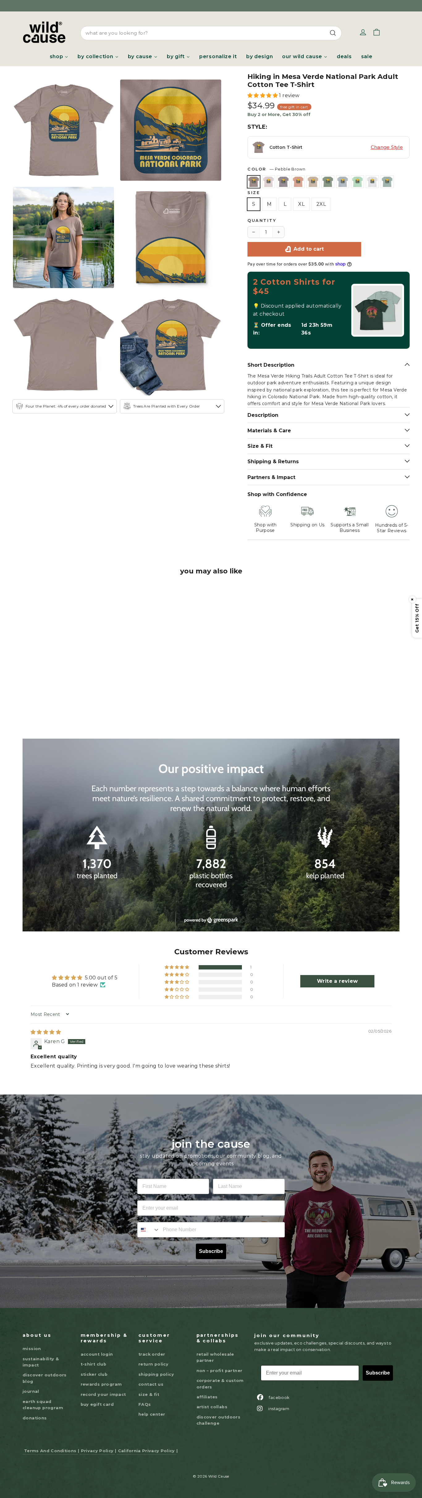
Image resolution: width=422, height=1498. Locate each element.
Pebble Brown (253, 182)
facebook (279, 1389)
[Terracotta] (71, 670)
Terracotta (298, 182)
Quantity (261, 220)
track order (151, 1346)
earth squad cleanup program (43, 1396)
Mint (357, 182)
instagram (278, 1400)
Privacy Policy (97, 1442)
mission (32, 1340)
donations (35, 1410)
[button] (263, 95)
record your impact (103, 1386)
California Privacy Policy (146, 1442)
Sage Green (328, 182)
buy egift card (97, 1396)
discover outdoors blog (45, 1370)
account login (97, 1346)
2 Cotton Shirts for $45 (294, 286)
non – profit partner (219, 1362)
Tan (313, 182)
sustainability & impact (41, 1354)
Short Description (270, 357)
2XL (321, 204)
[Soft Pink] (44, 670)
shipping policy (156, 1366)
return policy (153, 1356)
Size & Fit (259, 438)
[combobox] (211, 33)
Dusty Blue (387, 182)
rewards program (101, 1376)
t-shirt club (94, 1356)
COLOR (276, 169)
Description (262, 407)
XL (301, 204)
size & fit (148, 1386)
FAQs (144, 1396)
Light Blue (342, 182)
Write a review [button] (337, 973)
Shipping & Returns (273, 454)
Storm (283, 182)
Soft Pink (268, 182)
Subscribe (211, 1243)
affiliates (207, 1389)
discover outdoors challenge (218, 1412)
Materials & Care (269, 422)
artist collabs (212, 1399)
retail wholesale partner (215, 1349)
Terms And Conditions (50, 1442)
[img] (46, 1024)
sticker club (94, 1366)
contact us (150, 1376)
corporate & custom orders (220, 1375)
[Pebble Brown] (30, 670)
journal (31, 1383)
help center (151, 1406)
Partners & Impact (271, 469)
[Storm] (57, 670)
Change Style (387, 147)
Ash (372, 182)
